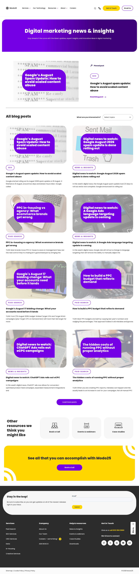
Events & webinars (77, 534)
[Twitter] (110, 542)
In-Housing (10, 549)
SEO (94, 76)
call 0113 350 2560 (116, 530)
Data (8, 544)
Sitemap (9, 571)
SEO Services (11, 534)
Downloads (74, 544)
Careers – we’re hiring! (50, 539)
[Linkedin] (116, 542)
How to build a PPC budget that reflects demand (98, 308)
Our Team (43, 534)
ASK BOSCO (44, 544)
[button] (95, 8)
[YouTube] (123, 542)
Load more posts (69, 402)
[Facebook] (104, 542)
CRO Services (11, 539)
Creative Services (13, 554)
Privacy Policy (30, 571)
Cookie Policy (19, 571)
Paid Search (15, 236)
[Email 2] (129, 542)
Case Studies (75, 539)
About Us (43, 529)
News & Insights (84, 167)
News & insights (76, 529)
